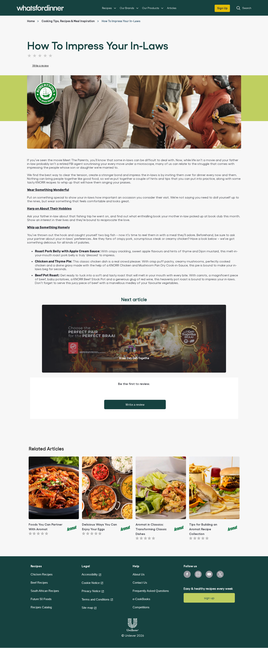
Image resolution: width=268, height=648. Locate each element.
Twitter (220, 574)
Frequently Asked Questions (151, 590)
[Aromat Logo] (72, 528)
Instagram (198, 574)
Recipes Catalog (41, 607)
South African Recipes (45, 590)
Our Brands (127, 8)
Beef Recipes (39, 582)
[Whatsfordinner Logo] (40, 8)
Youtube (209, 574)
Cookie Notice (91, 582)
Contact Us (140, 582)
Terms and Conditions (95, 599)
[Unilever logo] (133, 624)
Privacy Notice (91, 591)
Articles (171, 8)
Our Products (150, 8)
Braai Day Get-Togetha (134, 358)
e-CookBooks (141, 599)
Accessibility (90, 574)
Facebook (187, 574)
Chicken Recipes (42, 574)
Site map (87, 607)
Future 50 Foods (41, 599)
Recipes (107, 8)
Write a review (135, 404)
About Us (139, 574)
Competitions (141, 607)
